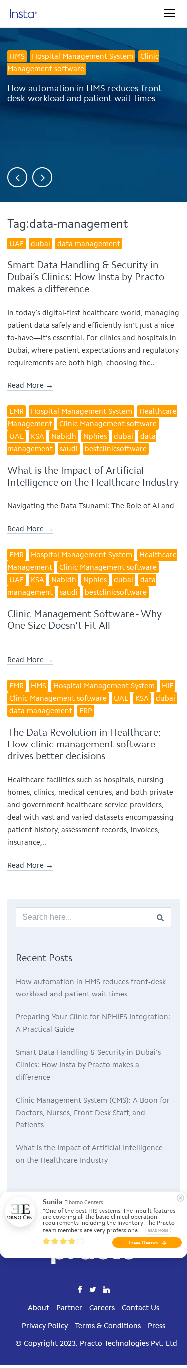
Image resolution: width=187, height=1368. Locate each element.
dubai (40, 243)
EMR (16, 411)
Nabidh (63, 436)
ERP (85, 710)
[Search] (160, 917)
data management (88, 243)
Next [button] (42, 177)
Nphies (95, 436)
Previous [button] (17, 177)
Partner (69, 1307)
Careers (102, 1307)
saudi (69, 448)
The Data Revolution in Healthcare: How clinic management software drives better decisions (84, 744)
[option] (93, 97)
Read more (158, 1230)
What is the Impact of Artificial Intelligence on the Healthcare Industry (93, 476)
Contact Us (140, 1307)
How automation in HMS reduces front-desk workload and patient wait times (86, 93)
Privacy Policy (45, 1325)
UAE (16, 243)
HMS (17, 56)
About (38, 1307)
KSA (37, 436)
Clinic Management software (83, 62)
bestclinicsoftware (116, 448)
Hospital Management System (82, 56)
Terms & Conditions (108, 1325)
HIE (167, 685)
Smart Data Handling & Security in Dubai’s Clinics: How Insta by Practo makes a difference (85, 277)
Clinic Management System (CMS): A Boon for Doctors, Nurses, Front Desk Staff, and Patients (93, 1112)
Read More (25, 385)
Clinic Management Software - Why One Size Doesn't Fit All (84, 619)
